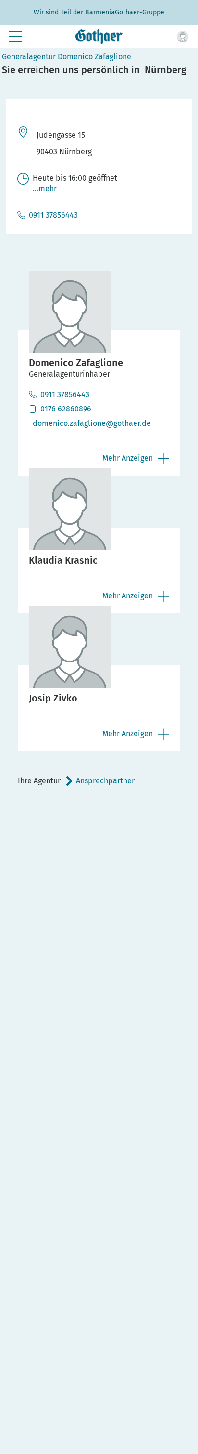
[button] (182, 36)
